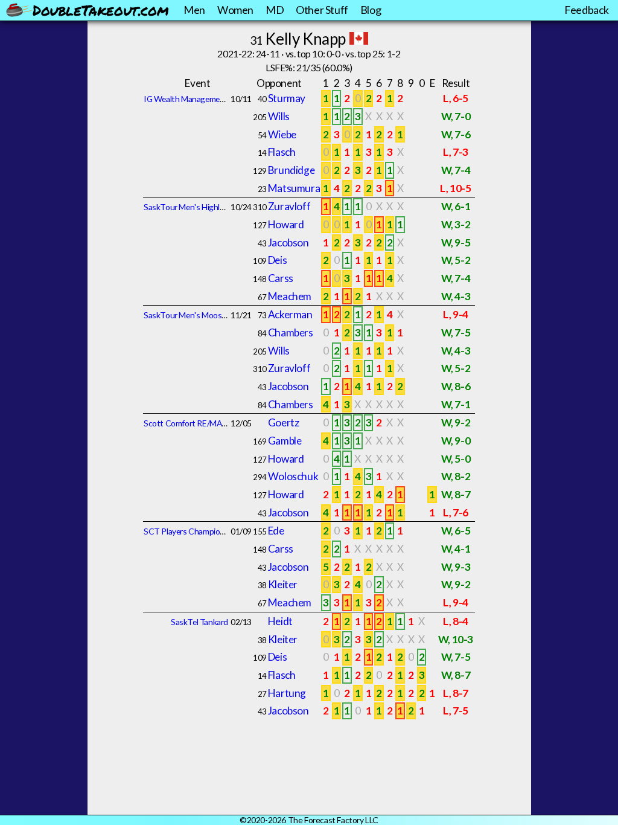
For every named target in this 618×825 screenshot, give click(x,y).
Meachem (289, 296)
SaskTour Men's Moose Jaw (192, 315)
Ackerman (290, 314)
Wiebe (282, 134)
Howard (286, 224)
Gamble (285, 440)
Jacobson (288, 242)
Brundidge (291, 170)
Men (194, 9)
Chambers (290, 332)
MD (275, 9)
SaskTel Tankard (199, 622)
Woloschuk (293, 476)
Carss (280, 278)
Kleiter (283, 584)
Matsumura (294, 188)
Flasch (282, 152)
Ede (276, 530)
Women (235, 9)
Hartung (287, 693)
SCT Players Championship (191, 531)
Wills (279, 116)
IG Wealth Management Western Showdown (223, 99)
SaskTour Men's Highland (188, 207)
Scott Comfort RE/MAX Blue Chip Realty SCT (224, 423)
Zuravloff (289, 206)
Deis (277, 260)
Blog (370, 9)
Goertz (283, 422)
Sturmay (286, 98)
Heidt (280, 621)
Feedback (586, 9)
